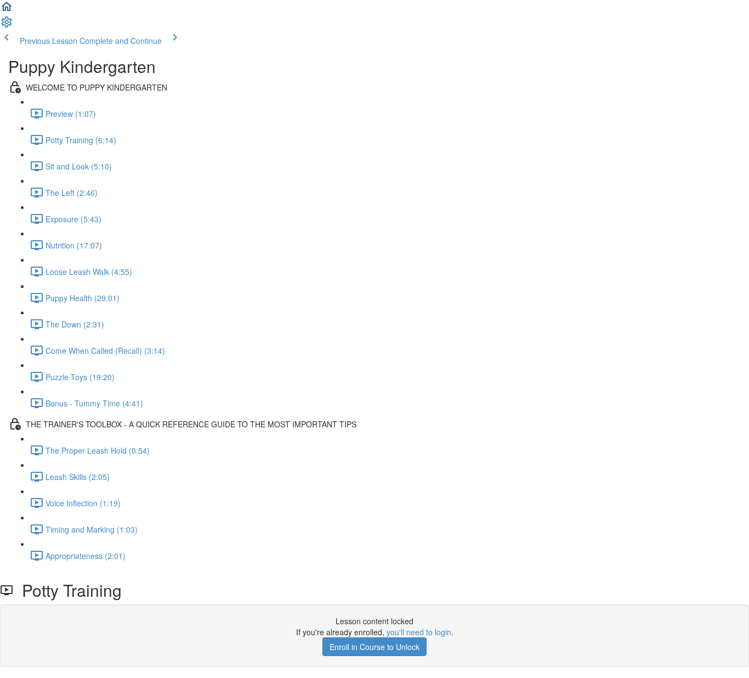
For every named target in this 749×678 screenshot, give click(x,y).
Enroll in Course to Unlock (374, 646)
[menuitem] (6, 25)
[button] (6, 9)
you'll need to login (419, 631)
